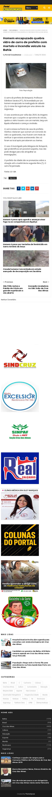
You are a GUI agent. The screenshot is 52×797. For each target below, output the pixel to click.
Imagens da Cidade (32, 695)
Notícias (15, 699)
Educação (44, 687)
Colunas (38, 683)
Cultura (20, 687)
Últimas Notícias (42, 703)
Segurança (13, 30)
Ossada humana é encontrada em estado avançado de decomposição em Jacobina (22, 270)
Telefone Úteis (19, 703)
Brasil (13, 683)
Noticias (6, 699)
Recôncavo (41, 699)
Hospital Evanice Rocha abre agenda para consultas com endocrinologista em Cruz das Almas (30, 642)
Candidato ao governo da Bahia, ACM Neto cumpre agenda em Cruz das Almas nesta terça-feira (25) (31, 653)
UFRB (30, 703)
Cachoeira (27, 683)
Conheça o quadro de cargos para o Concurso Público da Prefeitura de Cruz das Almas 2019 (31, 760)
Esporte (19, 691)
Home (5, 30)
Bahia (5, 683)
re (32, 699)
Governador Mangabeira (12, 695)
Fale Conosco (31, 691)
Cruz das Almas (8, 687)
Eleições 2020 (8, 691)
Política (25, 699)
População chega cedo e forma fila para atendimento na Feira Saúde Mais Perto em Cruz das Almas (31, 665)
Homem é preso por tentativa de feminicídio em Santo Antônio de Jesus (25, 245)
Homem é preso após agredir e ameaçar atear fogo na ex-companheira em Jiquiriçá (24, 220)
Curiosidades (32, 687)
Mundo (45, 695)
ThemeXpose (30, 794)
